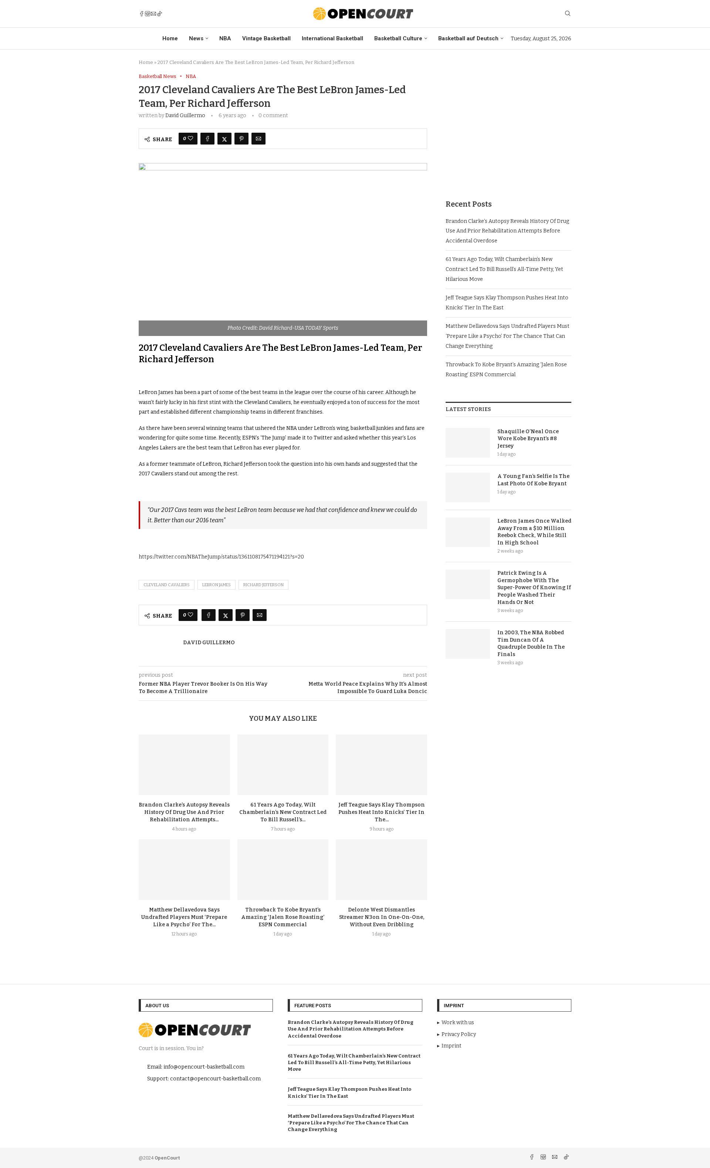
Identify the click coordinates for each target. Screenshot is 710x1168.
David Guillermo (185, 115)
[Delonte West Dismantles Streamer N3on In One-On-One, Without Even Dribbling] (381, 869)
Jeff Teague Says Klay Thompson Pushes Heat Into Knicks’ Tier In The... (381, 812)
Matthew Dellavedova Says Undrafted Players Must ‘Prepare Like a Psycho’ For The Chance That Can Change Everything (507, 336)
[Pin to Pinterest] (241, 139)
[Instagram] (148, 14)
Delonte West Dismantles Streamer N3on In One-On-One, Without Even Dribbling (381, 917)
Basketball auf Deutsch (468, 38)
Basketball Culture (398, 38)
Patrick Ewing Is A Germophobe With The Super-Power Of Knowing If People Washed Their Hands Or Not (534, 587)
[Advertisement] (508, 125)
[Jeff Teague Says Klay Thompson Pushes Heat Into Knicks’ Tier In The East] (381, 764)
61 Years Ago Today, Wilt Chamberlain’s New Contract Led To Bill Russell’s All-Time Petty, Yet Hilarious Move (504, 269)
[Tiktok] (159, 14)
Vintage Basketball (266, 38)
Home (170, 38)
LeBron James (216, 585)
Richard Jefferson (263, 585)
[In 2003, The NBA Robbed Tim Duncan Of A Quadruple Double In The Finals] (468, 644)
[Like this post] (190, 139)
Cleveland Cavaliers (166, 585)
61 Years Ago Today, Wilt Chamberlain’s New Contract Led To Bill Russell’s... (283, 812)
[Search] (567, 14)
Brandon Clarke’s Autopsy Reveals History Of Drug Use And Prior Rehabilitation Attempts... (184, 812)
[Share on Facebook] (207, 139)
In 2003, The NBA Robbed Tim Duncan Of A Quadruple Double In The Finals (531, 643)
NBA (225, 38)
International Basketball (332, 38)
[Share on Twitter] (224, 139)
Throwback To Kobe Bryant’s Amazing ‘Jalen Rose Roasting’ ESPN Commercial (282, 917)
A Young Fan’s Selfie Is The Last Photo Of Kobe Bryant (533, 480)
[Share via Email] (258, 139)
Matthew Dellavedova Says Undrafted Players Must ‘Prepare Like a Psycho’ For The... (184, 917)
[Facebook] (142, 14)
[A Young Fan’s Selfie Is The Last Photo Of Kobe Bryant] (468, 487)
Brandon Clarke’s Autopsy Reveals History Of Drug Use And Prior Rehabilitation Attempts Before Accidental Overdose (507, 231)
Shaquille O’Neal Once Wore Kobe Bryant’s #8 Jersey (528, 438)
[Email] (153, 14)
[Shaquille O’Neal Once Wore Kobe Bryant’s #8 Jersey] (468, 443)
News (196, 38)
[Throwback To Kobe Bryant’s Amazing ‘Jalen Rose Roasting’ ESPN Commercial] (283, 869)
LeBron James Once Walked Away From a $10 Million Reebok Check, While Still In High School (534, 532)
